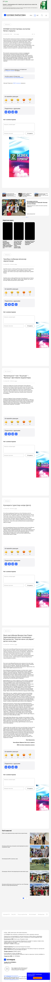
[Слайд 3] (25, 217)
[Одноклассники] (9, 112)
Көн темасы (8, 371)
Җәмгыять (7, 631)
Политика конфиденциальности (11, 979)
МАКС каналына (17, 83)
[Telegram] (12, 112)
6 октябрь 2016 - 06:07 (7, 508)
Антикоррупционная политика (11, 975)
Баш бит (13, 914)
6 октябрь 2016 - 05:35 (7, 644)
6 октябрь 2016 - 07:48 (7, 34)
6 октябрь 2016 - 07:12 (7, 264)
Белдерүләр (41, 914)
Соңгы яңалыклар (22, 914)
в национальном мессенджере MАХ (14, 77)
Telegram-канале (10, 70)
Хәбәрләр (7, 24)
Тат (37, 15)
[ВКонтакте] (6, 112)
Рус (31, 15)
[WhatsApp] (16, 112)
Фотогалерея (32, 914)
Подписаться (37, 978)
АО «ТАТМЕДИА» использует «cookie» (12, 976)
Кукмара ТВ (6, 914)
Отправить (30, 133)
